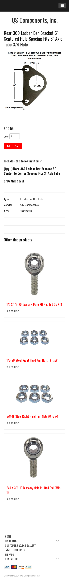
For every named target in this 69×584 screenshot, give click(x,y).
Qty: (6, 136)
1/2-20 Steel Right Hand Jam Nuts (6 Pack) (32, 360)
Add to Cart (13, 146)
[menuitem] (33, 536)
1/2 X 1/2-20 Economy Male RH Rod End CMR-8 (34, 304)
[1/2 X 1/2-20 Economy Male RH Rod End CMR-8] (34, 274)
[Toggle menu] (58, 541)
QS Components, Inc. (35, 19)
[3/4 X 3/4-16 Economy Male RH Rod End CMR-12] (34, 457)
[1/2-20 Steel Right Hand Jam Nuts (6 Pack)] (34, 338)
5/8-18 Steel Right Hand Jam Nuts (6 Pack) (32, 416)
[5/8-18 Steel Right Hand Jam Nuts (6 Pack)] (34, 394)
